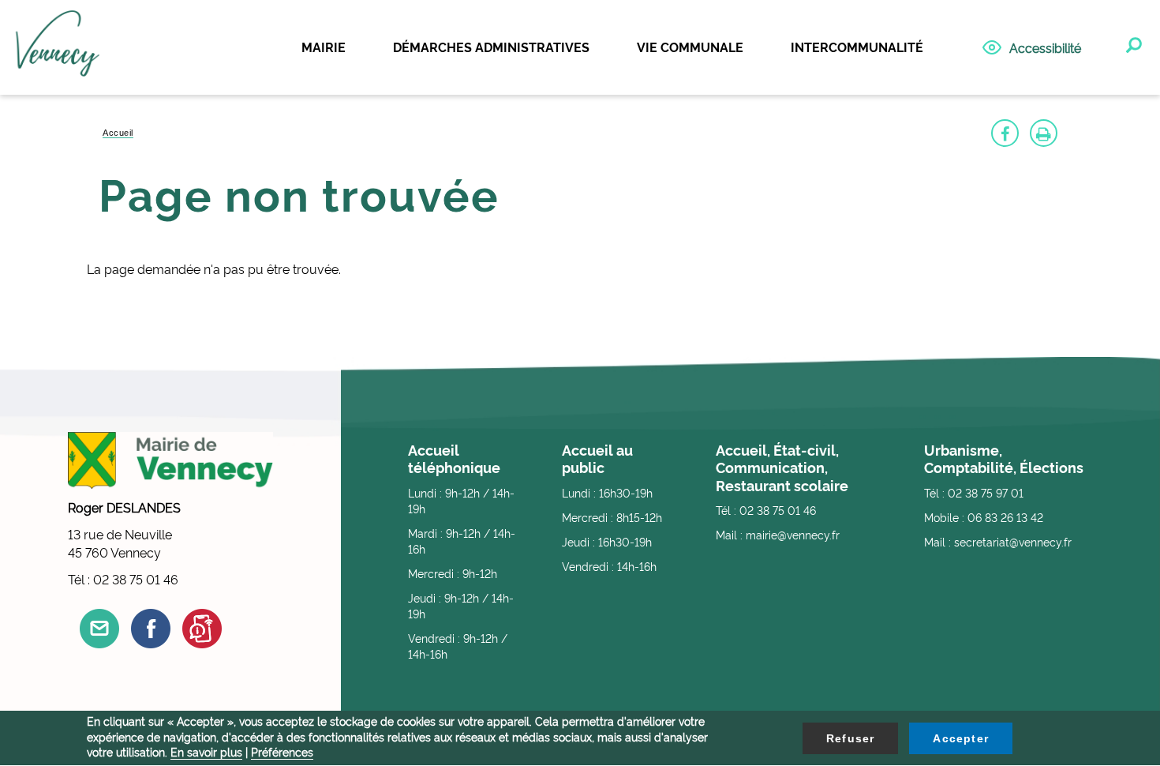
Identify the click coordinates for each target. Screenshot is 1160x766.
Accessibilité (1045, 47)
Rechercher (1132, 46)
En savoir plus (206, 751)
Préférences (282, 751)
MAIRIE (323, 46)
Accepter (961, 738)
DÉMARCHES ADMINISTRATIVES (491, 46)
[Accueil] (57, 48)
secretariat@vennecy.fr (1013, 541)
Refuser (850, 738)
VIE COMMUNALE (690, 46)
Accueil (118, 132)
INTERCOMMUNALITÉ (857, 46)
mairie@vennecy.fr (793, 534)
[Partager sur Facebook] (1005, 133)
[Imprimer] (1043, 133)
